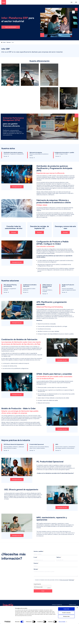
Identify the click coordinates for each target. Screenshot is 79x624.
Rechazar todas (66, 616)
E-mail (35, 557)
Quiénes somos (72, 604)
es (71, 2)
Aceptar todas (66, 608)
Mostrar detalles (62, 621)
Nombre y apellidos (38, 551)
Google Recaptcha (37, 584)
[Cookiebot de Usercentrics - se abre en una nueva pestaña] (7, 622)
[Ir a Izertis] (3, 2)
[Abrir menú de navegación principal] (76, 2)
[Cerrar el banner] (77, 607)
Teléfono (58, 557)
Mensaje (36, 569)
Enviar (43, 590)
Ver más (31, 157)
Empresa (36, 563)
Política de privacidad (64, 579)
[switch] (33, 622)
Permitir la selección (66, 612)
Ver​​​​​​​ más (5, 156)
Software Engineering (57, 604)
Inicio (4, 42)
